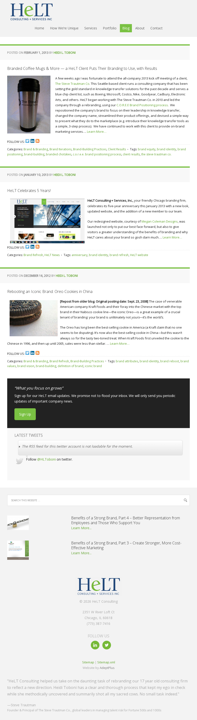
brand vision (25, 366)
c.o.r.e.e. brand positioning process (97, 154)
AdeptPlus (107, 668)
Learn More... (81, 528)
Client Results (117, 149)
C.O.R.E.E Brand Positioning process (142, 105)
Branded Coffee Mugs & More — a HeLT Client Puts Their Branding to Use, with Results (82, 68)
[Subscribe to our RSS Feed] (37, 141)
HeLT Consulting (29, 12)
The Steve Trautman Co (72, 83)
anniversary (79, 255)
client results (131, 154)
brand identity (166, 149)
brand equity (146, 149)
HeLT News (52, 255)
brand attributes (127, 361)
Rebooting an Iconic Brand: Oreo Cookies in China (49, 291)
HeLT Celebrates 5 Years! (29, 190)
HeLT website (139, 255)
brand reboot (169, 361)
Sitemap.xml (106, 662)
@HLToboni (46, 459)
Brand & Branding (36, 149)
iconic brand (93, 366)
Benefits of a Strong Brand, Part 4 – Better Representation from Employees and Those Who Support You (125, 520)
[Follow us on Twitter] (27, 141)
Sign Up (25, 414)
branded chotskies (58, 154)
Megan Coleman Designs (160, 221)
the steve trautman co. (156, 154)
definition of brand (70, 366)
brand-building (34, 154)
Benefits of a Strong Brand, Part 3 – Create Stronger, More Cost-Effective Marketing (126, 545)
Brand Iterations (60, 149)
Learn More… (96, 131)
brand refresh (119, 255)
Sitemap (88, 662)
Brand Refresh (33, 255)
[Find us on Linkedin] (32, 141)
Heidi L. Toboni (65, 53)
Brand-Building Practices (89, 149)
